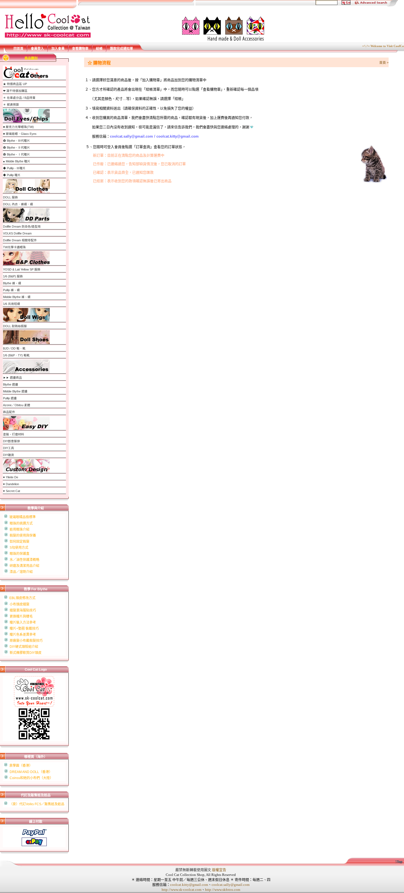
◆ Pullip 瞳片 (12, 175)
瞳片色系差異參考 (23, 635)
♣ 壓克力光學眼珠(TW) (18, 127)
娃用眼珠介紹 (19, 529)
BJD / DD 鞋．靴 (14, 348)
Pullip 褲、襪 (11, 290)
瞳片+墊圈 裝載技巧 (24, 628)
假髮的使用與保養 (23, 535)
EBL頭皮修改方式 (22, 598)
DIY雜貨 (8, 455)
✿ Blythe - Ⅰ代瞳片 (16, 154)
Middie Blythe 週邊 (15, 391)
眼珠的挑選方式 (21, 523)
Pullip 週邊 (10, 398)
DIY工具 (8, 448)
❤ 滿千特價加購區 (15, 90)
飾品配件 (9, 412)
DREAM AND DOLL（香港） (31, 772)
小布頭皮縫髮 (19, 604)
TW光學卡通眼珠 (14, 247)
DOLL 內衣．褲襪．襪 (18, 204)
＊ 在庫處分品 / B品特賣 (19, 97)
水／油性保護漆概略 (24, 560)
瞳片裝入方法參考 (23, 622)
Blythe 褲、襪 (12, 283)
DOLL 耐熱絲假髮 (15, 326)
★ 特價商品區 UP (15, 84)
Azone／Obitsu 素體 (16, 405)
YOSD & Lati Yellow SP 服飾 (21, 269)
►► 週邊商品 (12, 377)
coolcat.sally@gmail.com (231, 885)
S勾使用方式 (19, 548)
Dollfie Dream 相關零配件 (20, 240)
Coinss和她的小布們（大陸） (31, 778)
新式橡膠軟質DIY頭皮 (25, 653)
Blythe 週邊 (10, 384)
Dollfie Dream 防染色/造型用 (22, 226)
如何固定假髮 (19, 542)
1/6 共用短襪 (11, 303)
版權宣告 (219, 870)
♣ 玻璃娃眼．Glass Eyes (20, 133)
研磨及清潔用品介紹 (24, 566)
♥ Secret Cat (11, 491)
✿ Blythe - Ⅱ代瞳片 (16, 147)
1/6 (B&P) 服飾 (13, 276)
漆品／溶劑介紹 (21, 572)
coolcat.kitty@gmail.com (189, 885)
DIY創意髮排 (11, 441)
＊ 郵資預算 (11, 104)
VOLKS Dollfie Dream (17, 233)
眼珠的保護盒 (19, 554)
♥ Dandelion (11, 484)
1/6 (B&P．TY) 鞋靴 (16, 355)
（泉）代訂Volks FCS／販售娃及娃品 (36, 804)
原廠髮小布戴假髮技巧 (26, 641)
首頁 (382, 63)
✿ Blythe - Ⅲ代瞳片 (16, 140)
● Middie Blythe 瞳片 (16, 161)
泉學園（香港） (20, 766)
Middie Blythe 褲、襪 (17, 297)
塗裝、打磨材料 (13, 434)
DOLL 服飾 (10, 197)
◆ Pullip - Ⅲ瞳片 (14, 168)
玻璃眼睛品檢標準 (22, 517)
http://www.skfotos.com (222, 889)
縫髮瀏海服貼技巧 (23, 610)
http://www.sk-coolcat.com (181, 889)
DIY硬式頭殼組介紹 (24, 647)
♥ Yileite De (10, 477)
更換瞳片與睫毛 (21, 616)
